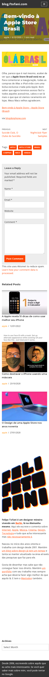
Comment (10, 221)
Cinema (32, 529)
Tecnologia (8, 533)
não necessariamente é (19, 536)
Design (41, 529)
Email (8, 199)
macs (17, 153)
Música (23, 529)
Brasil (37, 147)
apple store (25, 147)
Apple (15, 529)
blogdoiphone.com (16, 118)
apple (6, 37)
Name (8, 188)
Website (8, 210)
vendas (27, 153)
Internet (6, 529)
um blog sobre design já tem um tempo (23, 550)
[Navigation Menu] (44, 4)
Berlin (18, 523)
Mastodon (26, 578)
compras (7, 153)
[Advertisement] (24, 609)
